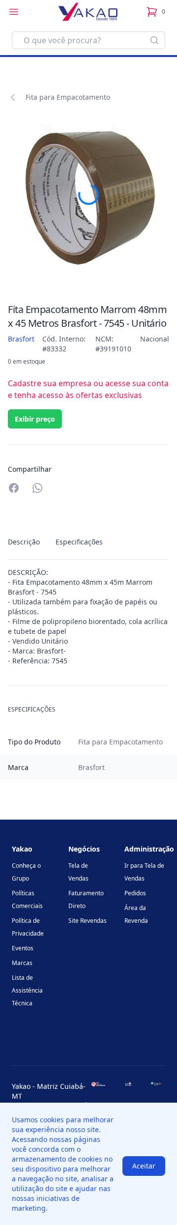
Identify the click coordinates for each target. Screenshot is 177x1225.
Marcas (22, 963)
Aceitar (143, 1165)
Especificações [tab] (79, 541)
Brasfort (21, 338)
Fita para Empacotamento (68, 97)
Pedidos (135, 893)
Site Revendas (87, 920)
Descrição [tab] (24, 541)
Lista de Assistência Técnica (27, 990)
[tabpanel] (88, 617)
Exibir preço (35, 419)
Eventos (22, 948)
